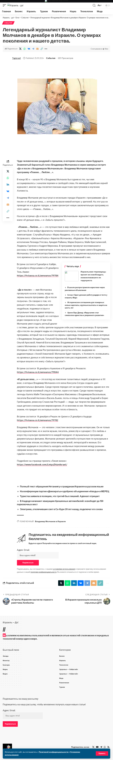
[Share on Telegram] (33, 49)
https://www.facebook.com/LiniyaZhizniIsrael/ (42, 464)
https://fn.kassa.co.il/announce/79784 (37, 275)
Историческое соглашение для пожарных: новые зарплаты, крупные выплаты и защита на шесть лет (86, 305)
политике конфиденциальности (44, 572)
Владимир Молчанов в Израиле (50, 521)
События (8, 23)
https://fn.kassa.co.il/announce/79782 (37, 420)
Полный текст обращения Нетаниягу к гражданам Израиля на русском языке (61, 486)
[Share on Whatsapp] (24, 49)
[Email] (37, 49)
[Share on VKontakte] (29, 49)
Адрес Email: (23, 550)
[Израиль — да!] (7, 747)
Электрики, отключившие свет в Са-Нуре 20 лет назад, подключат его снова (61, 509)
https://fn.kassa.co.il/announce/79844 (38, 372)
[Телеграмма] (101, 747)
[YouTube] (97, 747)
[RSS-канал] (108, 747)
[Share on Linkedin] (8, 184)
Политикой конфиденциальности (54, 752)
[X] (93, 747)
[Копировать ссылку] (42, 49)
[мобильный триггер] (5, 5)
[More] (46, 49)
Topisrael (16, 58)
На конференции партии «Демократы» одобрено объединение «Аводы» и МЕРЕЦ (64, 491)
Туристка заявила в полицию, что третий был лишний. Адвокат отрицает (60, 496)
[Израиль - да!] (15, 5)
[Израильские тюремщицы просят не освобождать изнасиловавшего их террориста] (72, 276)
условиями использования (64, 569)
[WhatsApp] (104, 747)
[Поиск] (94, 5)
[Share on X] (20, 49)
